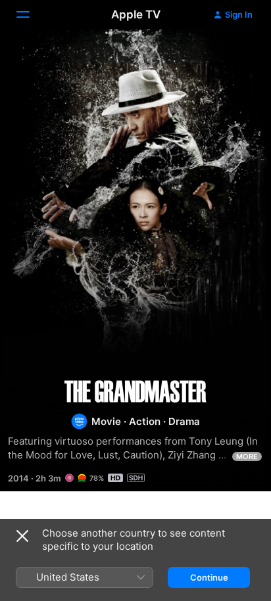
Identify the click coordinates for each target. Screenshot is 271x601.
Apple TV (135, 14)
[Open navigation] (30, 14)
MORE (247, 456)
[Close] (22, 536)
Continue (209, 577)
